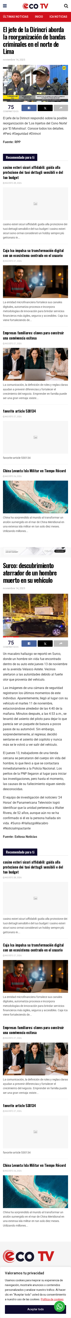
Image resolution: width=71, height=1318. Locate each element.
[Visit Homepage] (35, 6)
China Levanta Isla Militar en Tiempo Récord (34, 470)
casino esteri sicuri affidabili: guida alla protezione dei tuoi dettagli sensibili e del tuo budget (33, 172)
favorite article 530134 (19, 411)
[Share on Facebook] (29, 108)
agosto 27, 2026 (13, 261)
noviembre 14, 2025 (14, 60)
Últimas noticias (15, 17)
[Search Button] (66, 6)
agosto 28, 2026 (13, 183)
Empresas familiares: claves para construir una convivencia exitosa (33, 335)
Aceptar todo (35, 1309)
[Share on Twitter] (45, 108)
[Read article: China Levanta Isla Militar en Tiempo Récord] (35, 497)
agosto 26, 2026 (13, 476)
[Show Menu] (5, 6)
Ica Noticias (58, 17)
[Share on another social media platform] (61, 108)
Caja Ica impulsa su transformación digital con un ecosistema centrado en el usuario (33, 253)
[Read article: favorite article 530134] (35, 437)
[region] (35, 1292)
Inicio (39, 17)
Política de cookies (52, 1299)
